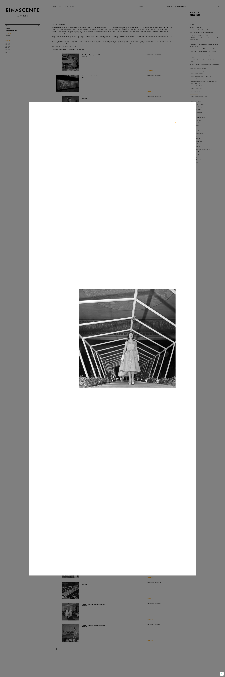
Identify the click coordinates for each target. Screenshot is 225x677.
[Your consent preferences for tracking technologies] (222, 674)
